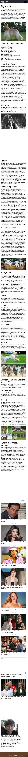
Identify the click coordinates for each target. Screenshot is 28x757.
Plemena (10, 755)
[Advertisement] (14, 144)
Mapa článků (15, 755)
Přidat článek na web (22, 755)
